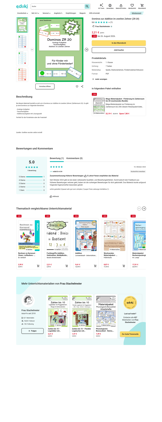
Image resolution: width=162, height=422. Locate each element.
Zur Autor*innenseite (130, 334)
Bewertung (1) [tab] (57, 158)
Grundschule (21, 13)
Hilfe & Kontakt (94, 13)
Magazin (83, 13)
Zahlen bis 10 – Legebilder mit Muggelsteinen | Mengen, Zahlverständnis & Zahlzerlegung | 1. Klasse (55, 330)
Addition (78, 253)
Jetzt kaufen (119, 50)
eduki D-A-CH (57, 171)
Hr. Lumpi (135, 257)
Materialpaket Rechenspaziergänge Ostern (140, 254)
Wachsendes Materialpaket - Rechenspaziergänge (112, 254)
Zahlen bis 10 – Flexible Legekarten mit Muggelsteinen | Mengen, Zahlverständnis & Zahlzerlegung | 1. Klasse (81, 330)
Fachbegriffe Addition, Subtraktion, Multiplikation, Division (57, 254)
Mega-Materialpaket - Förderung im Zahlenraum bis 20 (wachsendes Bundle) (125, 100)
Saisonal (46, 13)
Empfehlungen (71, 13)
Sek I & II (34, 13)
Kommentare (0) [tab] (74, 158)
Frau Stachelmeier (102, 26)
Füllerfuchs (108, 257)
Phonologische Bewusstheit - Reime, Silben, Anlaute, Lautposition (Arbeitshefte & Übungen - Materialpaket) (106, 330)
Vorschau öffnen (45, 86)
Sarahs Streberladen (54, 257)
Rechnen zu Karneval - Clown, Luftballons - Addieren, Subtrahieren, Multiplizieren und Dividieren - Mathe (27, 254)
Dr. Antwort (22, 257)
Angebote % (58, 13)
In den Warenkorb (119, 43)
